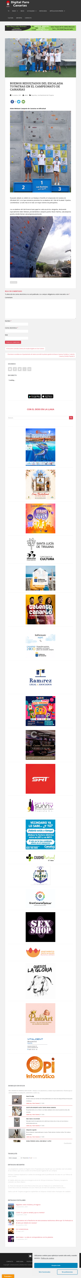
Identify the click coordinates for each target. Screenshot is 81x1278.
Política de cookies (47, 1258)
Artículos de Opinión (56, 11)
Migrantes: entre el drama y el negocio (28, 1205)
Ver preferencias (67, 1272)
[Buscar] (71, 417)
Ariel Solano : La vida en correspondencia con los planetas (34, 1237)
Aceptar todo (56, 1265)
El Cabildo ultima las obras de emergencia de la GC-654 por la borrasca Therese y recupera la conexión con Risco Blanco (38, 1181)
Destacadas (43, 11)
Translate (34, 1158)
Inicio (22, 11)
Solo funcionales (44, 1272)
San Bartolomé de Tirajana (46, 95)
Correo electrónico (11, 328)
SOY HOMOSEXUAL (22, 1229)
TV (8, 11)
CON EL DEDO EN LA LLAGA (40, 409)
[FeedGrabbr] (40, 1143)
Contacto (28, 18)
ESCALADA (13, 282)
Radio (14, 11)
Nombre (8, 321)
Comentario (9, 297)
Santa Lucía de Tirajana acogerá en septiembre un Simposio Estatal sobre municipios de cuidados (39, 1191)
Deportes (19, 18)
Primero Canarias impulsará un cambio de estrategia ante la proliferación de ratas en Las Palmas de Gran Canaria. (40, 1175)
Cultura (10, 18)
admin (26, 95)
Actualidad (31, 11)
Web (6, 335)
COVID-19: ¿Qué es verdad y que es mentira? (30, 1212)
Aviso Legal (19, 1261)
